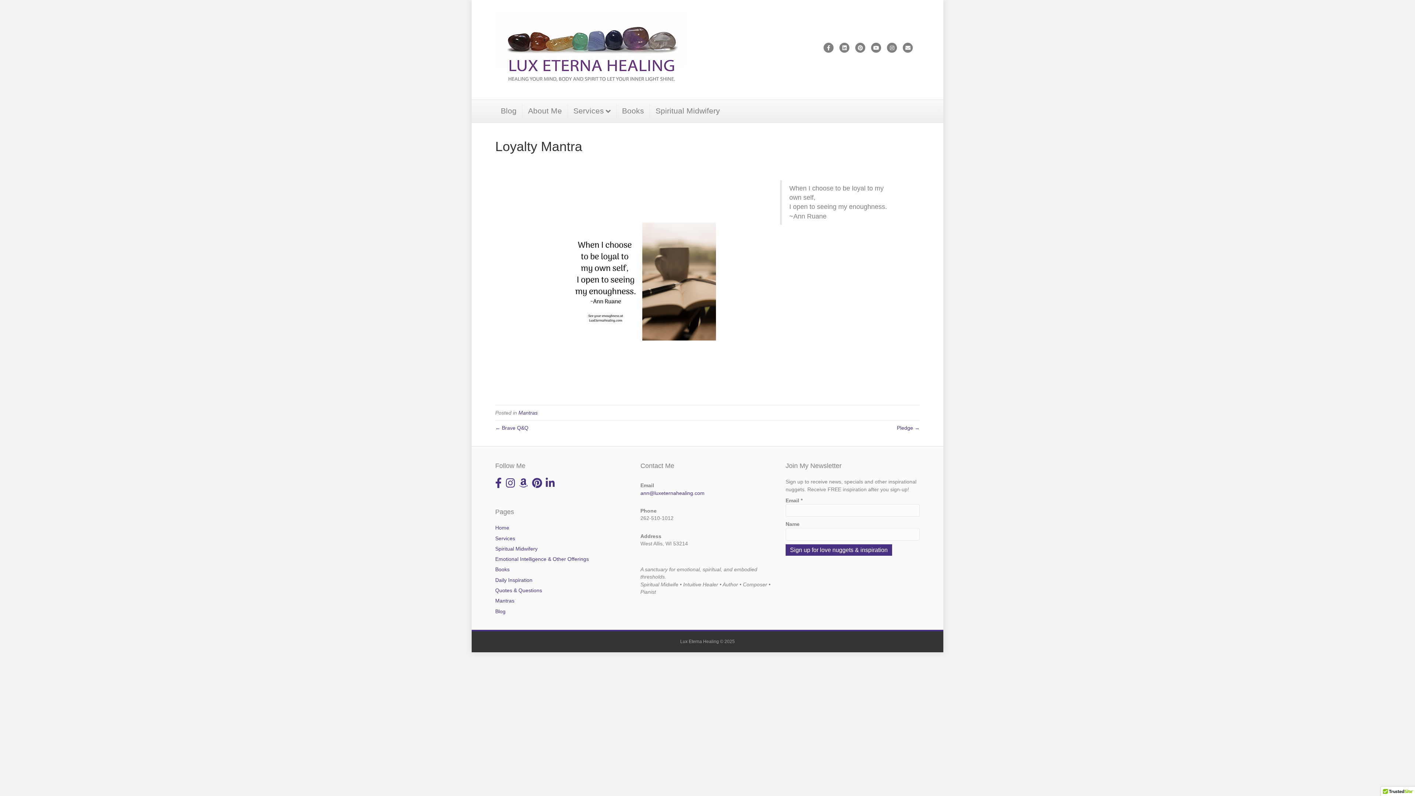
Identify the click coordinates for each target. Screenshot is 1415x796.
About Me (545, 111)
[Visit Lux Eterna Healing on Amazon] (523, 485)
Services (588, 111)
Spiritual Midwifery (688, 111)
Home (502, 528)
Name (793, 524)
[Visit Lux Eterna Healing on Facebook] (498, 485)
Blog (509, 111)
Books (633, 111)
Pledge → (908, 428)
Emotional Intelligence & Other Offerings (542, 559)
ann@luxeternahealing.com (672, 493)
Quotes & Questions (518, 590)
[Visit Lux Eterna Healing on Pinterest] (537, 485)
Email (794, 500)
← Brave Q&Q (511, 428)
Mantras (528, 413)
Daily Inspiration (513, 580)
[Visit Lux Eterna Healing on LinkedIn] (550, 485)
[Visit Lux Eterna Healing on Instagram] (510, 485)
